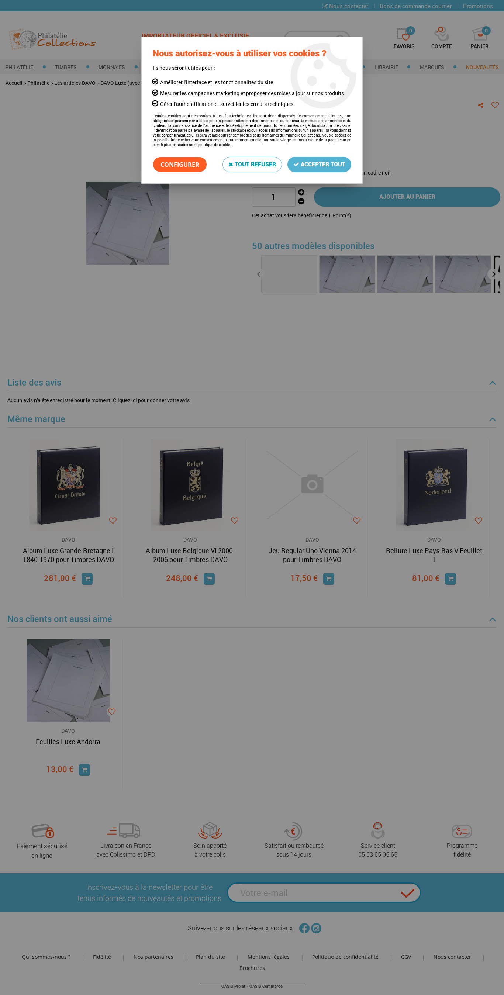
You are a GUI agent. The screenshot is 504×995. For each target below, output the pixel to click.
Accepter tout (322, 164)
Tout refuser (254, 164)
